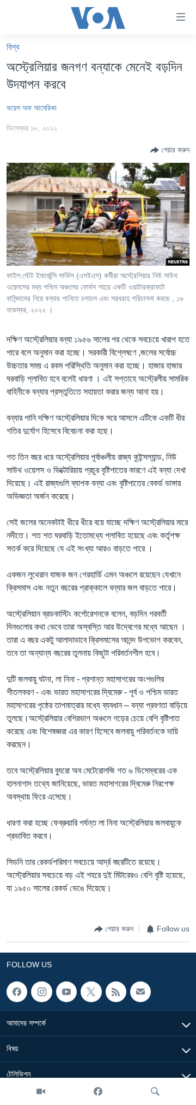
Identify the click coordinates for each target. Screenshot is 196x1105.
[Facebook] (98, 1091)
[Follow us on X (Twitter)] (91, 991)
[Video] (40, 1091)
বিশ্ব (13, 47)
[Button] (169, 150)
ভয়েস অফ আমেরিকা (32, 107)
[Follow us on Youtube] (66, 991)
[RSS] (116, 991)
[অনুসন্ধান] (155, 1091)
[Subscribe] (140, 991)
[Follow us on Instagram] (41, 991)
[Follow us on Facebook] (17, 991)
